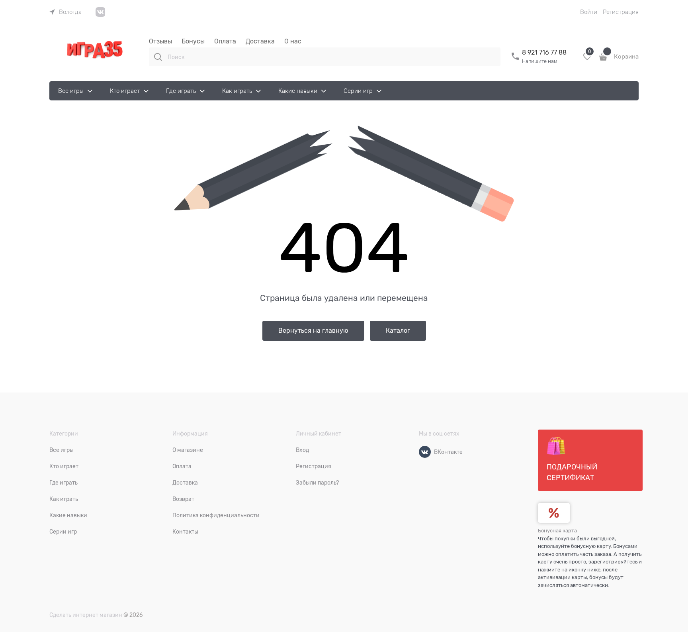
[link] (65, 12)
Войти (588, 12)
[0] (587, 60)
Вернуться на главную (313, 330)
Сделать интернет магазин (85, 615)
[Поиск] (158, 57)
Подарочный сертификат (572, 472)
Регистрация (621, 12)
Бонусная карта (557, 531)
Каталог (398, 330)
